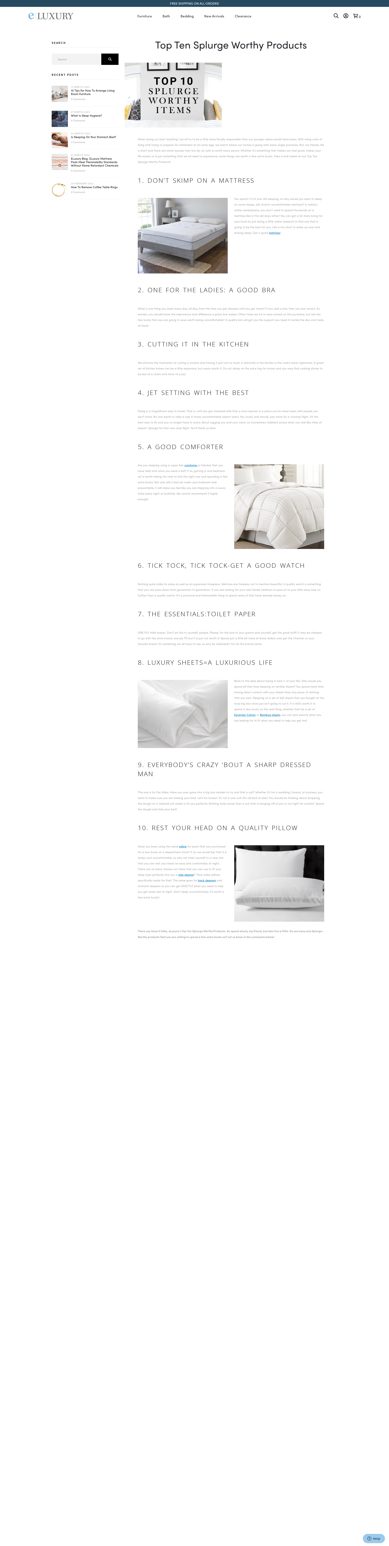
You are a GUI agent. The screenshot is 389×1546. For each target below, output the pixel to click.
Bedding (187, 16)
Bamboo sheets (270, 715)
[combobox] (85, 59)
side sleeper (186, 875)
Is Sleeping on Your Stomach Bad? (93, 137)
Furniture (144, 16)
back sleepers (207, 880)
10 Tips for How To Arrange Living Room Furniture (93, 92)
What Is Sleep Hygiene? (86, 115)
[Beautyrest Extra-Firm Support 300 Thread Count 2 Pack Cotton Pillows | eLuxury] (279, 923)
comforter (191, 465)
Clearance (243, 16)
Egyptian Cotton (245, 715)
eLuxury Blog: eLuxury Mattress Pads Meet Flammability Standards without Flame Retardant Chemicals (94, 162)
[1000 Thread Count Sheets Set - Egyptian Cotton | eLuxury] (183, 750)
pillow (183, 846)
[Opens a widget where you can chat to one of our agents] (374, 1539)
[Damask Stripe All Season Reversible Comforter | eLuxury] (279, 551)
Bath (166, 16)
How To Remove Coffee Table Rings (94, 187)
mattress (274, 233)
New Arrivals (214, 16)
